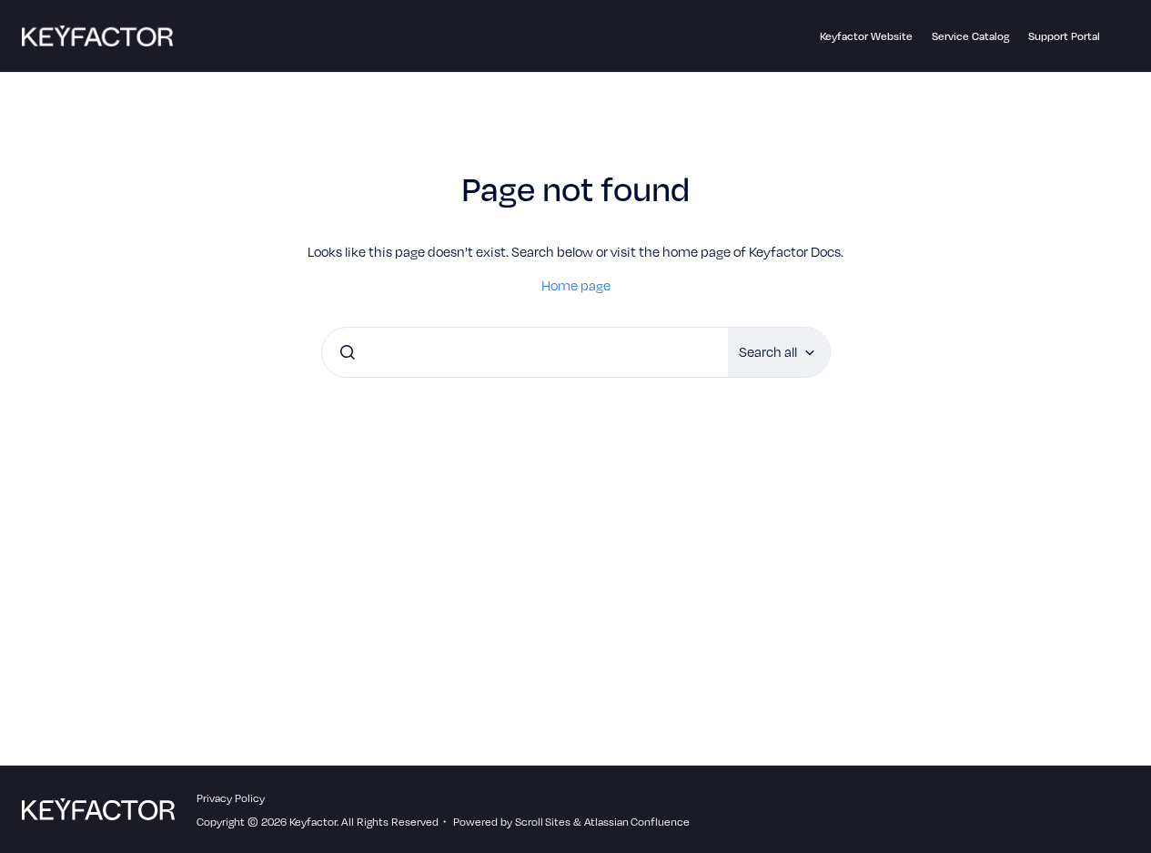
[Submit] (347, 352)
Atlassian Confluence (637, 821)
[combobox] (525, 352)
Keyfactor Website (866, 35)
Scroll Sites (542, 821)
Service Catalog (970, 35)
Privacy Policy (231, 797)
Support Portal (1064, 35)
